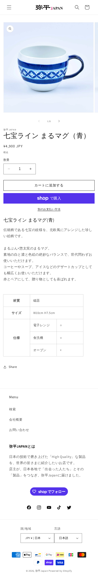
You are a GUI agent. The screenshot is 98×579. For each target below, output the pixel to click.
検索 (12, 409)
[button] (9, 7)
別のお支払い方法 (49, 209)
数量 (6, 160)
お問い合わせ (19, 430)
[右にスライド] (59, 121)
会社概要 (15, 419)
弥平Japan (41, 570)
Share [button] (13, 367)
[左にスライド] (39, 121)
